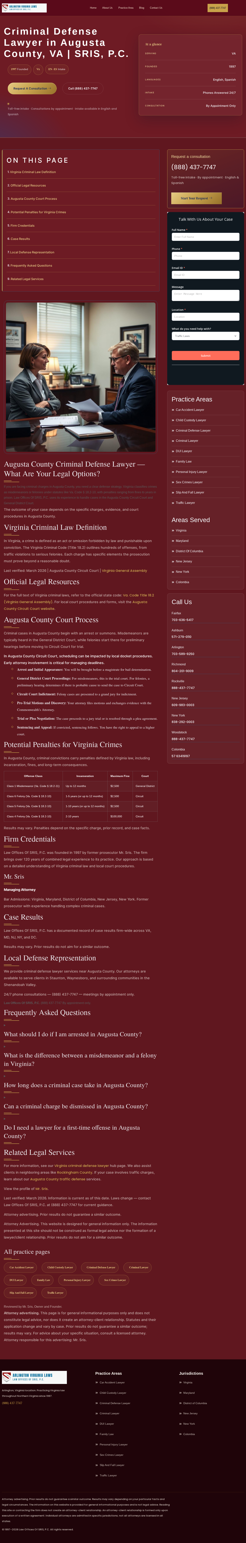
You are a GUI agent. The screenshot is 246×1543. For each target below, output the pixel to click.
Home (93, 7)
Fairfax (176, 613)
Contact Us (156, 7)
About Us (107, 7)
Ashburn (177, 630)
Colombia (178, 749)
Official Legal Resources (28, 185)
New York (178, 715)
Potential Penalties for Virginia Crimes (38, 212)
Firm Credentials (23, 225)
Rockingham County (74, 1172)
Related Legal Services (27, 279)
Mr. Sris (42, 1188)
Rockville (178, 681)
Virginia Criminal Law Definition (33, 172)
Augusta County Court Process (34, 199)
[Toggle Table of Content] (154, 155)
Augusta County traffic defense (57, 1179)
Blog (141, 7)
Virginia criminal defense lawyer (81, 1165)
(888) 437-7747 (193, 167)
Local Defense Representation (32, 252)
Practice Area (125, 7)
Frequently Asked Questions (31, 265)
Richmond (179, 664)
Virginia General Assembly (124, 570)
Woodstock (179, 732)
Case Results (20, 239)
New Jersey (180, 698)
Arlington (178, 647)
